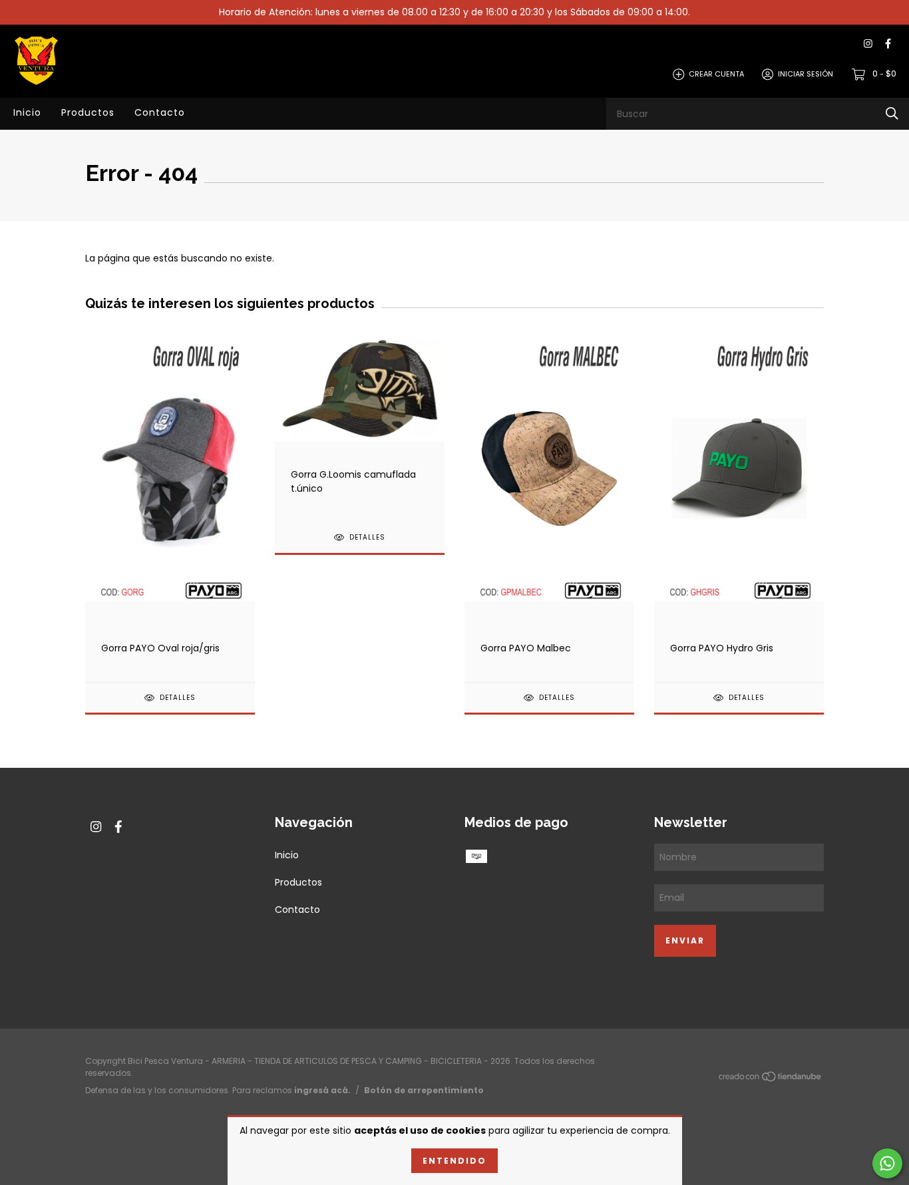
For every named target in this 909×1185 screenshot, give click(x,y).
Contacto (159, 112)
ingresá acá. (322, 1090)
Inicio (27, 112)
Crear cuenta (716, 74)
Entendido (454, 1160)
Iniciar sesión (805, 74)
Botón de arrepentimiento (424, 1090)
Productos (87, 112)
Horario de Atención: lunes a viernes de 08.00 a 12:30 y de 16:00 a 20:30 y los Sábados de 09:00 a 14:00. (454, 12)
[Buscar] (892, 113)
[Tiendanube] (770, 1079)
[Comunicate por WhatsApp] (887, 1163)
